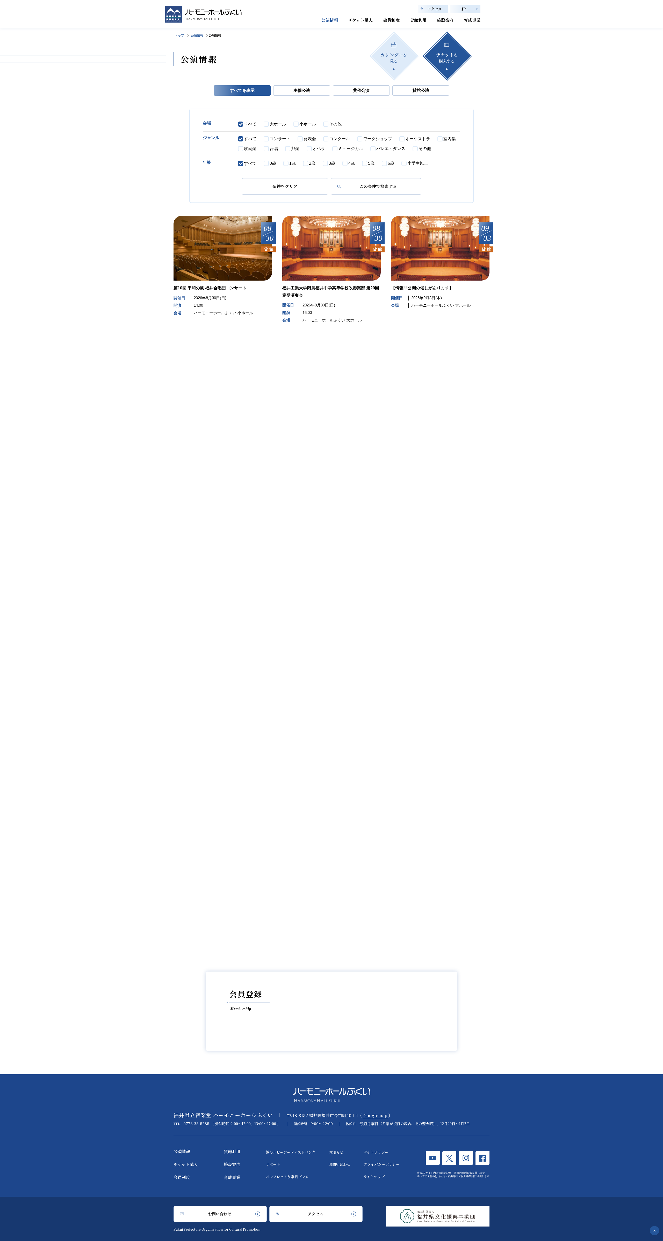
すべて (250, 124)
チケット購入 (360, 20)
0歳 (273, 163)
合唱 (274, 148)
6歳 (391, 163)
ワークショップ (377, 139)
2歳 (312, 163)
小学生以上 (417, 163)
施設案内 (445, 20)
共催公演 (361, 90)
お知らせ (336, 1152)
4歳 (351, 163)
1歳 (292, 163)
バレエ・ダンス (390, 148)
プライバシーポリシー (381, 1164)
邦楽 (295, 148)
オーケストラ (417, 139)
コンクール (339, 139)
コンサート (280, 139)
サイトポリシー (375, 1152)
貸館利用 (418, 20)
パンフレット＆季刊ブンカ (287, 1176)
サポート (273, 1164)
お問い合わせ (339, 1164)
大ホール (278, 124)
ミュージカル (350, 148)
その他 (335, 124)
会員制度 (391, 20)
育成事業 (472, 20)
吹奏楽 (250, 148)
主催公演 (301, 90)
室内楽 (449, 139)
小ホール (307, 124)
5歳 (371, 163)
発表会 (310, 139)
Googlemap (375, 1115)
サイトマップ (374, 1176)
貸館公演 (421, 90)
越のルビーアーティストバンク (291, 1152)
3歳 (332, 163)
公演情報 (329, 20)
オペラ (319, 148)
